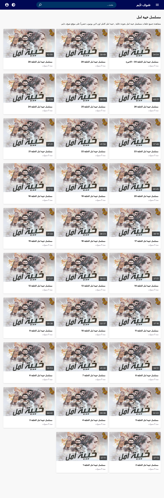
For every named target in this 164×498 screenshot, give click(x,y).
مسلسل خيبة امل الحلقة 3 (40, 420)
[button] (40, 5)
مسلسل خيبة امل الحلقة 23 (146, 151)
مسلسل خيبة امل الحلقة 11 (146, 330)
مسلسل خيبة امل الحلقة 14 (146, 285)
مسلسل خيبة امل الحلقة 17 (146, 241)
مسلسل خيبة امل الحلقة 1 (94, 465)
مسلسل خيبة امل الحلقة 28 (40, 61)
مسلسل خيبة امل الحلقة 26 (146, 106)
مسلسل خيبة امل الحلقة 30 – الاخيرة (142, 61)
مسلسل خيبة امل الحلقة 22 (93, 151)
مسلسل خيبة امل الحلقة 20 (146, 196)
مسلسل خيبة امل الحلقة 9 (40, 330)
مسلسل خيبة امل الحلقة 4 (93, 420)
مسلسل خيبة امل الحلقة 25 (93, 106)
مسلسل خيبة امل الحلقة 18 (40, 196)
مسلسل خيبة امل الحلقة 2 (146, 465)
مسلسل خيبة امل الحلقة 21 (40, 151)
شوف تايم (143, 5)
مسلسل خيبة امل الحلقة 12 (40, 285)
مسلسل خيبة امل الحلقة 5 (146, 420)
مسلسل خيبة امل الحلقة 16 (93, 241)
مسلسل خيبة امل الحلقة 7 (93, 375)
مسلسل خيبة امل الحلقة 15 (40, 241)
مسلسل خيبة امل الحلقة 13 (93, 285)
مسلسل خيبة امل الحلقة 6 (40, 375)
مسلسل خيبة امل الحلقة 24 (40, 106)
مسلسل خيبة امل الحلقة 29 (93, 61)
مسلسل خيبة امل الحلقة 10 (93, 330)
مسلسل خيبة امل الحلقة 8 (146, 375)
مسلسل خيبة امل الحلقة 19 (93, 196)
